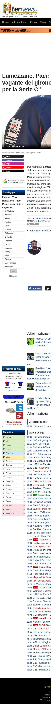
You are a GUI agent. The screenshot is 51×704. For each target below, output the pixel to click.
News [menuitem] (43, 22)
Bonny (7, 252)
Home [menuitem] (5, 22)
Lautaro (8, 244)
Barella (8, 229)
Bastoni (8, 222)
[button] (13, 271)
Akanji (7, 218)
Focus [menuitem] (33, 22)
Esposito (8, 248)
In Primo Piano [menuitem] (19, 22)
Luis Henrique (10, 263)
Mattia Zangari (35, 221)
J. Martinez (9, 211)
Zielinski (8, 237)
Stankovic (9, 267)
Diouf (7, 226)
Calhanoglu (9, 233)
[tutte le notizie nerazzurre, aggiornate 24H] (20, 8)
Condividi (36, 288)
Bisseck (8, 215)
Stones (8, 259)
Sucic (7, 255)
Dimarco (8, 241)
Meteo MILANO (14, 397)
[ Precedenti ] (13, 391)
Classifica (8, 432)
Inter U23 (38, 218)
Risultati (13, 276)
